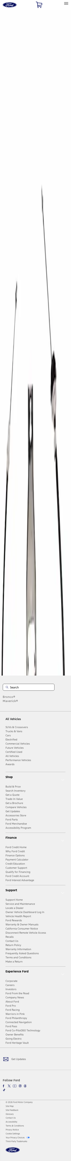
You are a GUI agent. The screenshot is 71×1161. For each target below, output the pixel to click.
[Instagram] (20, 1086)
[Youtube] (15, 1086)
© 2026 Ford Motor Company (19, 1102)
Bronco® (9, 697)
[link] (10, 1106)
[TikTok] (4, 1090)
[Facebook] (4, 1086)
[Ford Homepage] (13, 1152)
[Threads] (25, 1086)
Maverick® (10, 701)
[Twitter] (9, 1086)
